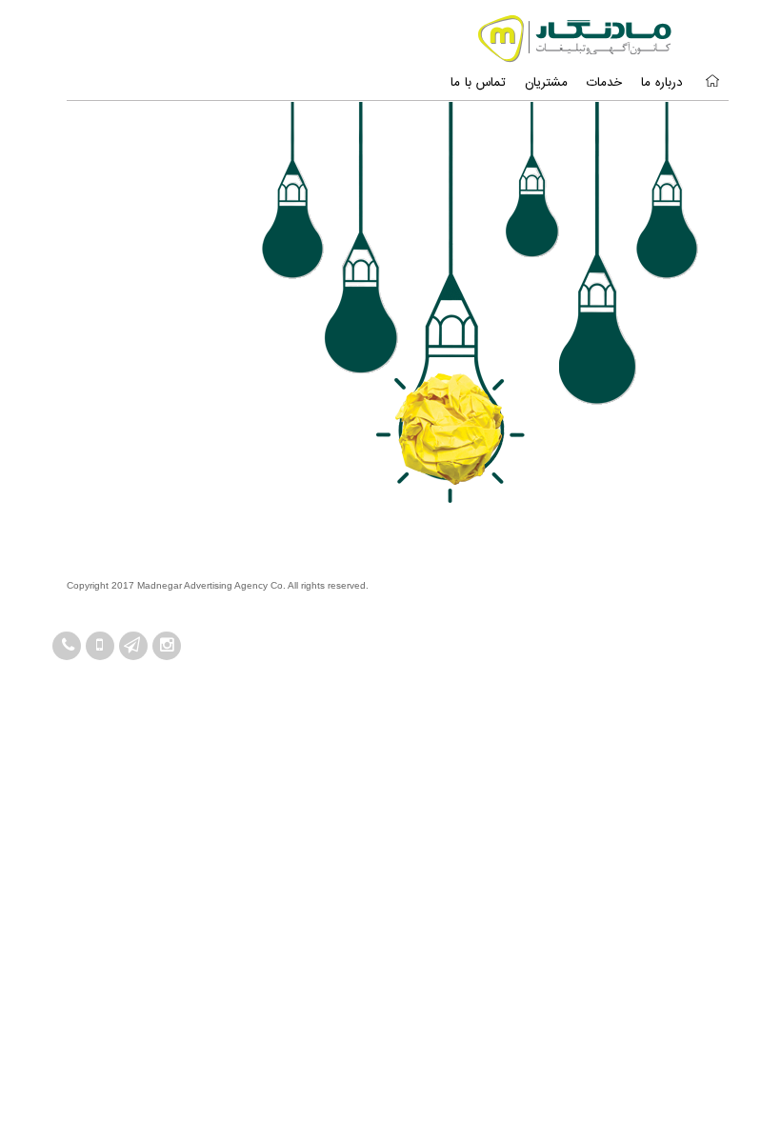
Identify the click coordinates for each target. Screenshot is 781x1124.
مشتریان (546, 82)
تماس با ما (478, 82)
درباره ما (662, 82)
